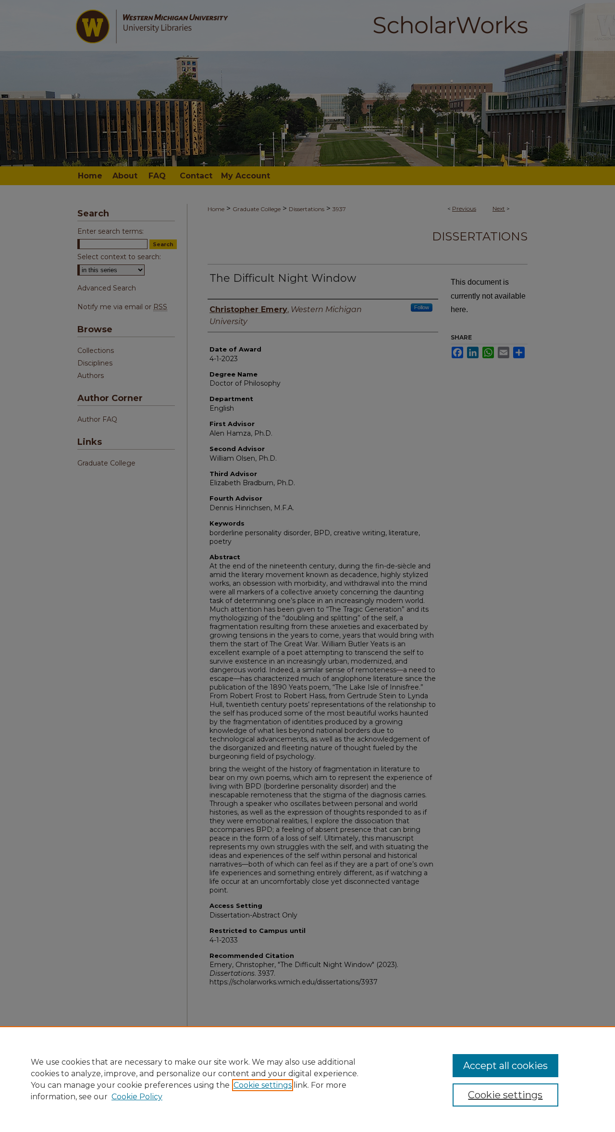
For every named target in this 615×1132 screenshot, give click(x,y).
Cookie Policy (136, 1096)
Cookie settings (263, 1085)
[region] (307, 1079)
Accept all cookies (505, 1065)
